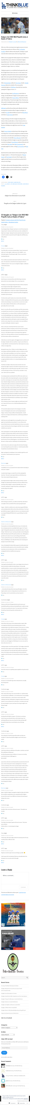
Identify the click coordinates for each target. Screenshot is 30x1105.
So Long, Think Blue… (10, 1075)
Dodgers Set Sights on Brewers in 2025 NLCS (10, 1004)
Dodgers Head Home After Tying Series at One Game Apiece (14, 996)
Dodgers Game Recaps (14, 182)
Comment (23, 887)
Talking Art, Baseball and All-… (20, 1075)
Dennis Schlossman (22, 41)
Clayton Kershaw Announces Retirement (9, 1013)
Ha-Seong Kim (20, 146)
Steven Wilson (15, 97)
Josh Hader (9, 157)
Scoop (3, 246)
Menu (16, 13)
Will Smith (3, 108)
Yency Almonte (17, 137)
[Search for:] (15, 977)
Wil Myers (13, 87)
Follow (4, 1052)
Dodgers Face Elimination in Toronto (9, 993)
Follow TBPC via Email (6, 1039)
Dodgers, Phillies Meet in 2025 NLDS (9, 1007)
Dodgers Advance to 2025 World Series (9, 1001)
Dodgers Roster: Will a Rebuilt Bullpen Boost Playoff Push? (13, 1010)
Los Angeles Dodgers (16, 184)
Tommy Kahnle (7, 131)
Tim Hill (7, 112)
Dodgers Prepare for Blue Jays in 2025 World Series (12, 999)
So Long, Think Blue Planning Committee (9, 985)
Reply (2, 241)
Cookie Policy (26, 1098)
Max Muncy (25, 112)
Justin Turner (10, 114)
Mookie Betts (7, 83)
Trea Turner (18, 83)
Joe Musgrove (15, 93)
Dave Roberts (15, 142)
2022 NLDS (7, 184)
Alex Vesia (9, 144)
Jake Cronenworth (19, 144)
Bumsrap (3, 463)
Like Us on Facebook (6, 1018)
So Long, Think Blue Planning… (17, 1065)
